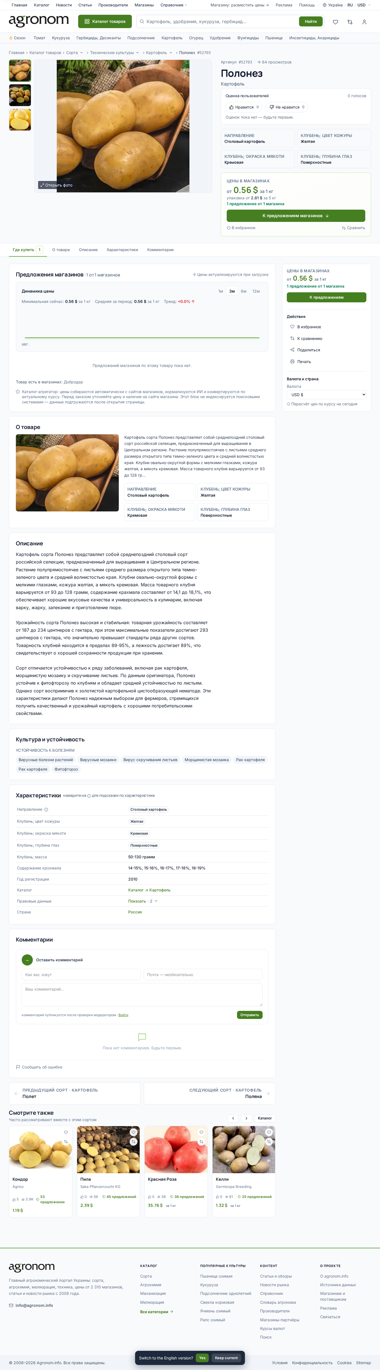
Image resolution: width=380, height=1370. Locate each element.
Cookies (344, 1362)
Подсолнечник (141, 37)
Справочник (172, 5)
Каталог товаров (45, 52)
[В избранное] (66, 1132)
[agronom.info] (39, 21)
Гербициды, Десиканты (99, 37)
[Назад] (233, 1118)
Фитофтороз (66, 769)
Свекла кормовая (217, 1302)
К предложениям (327, 297)
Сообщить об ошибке (42, 1067)
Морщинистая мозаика (207, 759)
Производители (113, 5)
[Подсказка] (46, 809)
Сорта (72, 52)
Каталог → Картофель (149, 890)
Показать (140, 901)
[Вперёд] (246, 1118)
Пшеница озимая (216, 1276)
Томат (39, 37)
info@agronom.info (34, 1305)
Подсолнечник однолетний (225, 1293)
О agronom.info (334, 1276)
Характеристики (122, 249)
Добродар (73, 381)
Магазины (144, 5)
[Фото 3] (20, 120)
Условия (280, 1362)
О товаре (61, 249)
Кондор (20, 1179)
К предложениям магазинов (293, 215)
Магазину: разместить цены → (240, 5)
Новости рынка (274, 1284)
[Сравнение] (350, 21)
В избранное (243, 227)
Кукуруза (61, 37)
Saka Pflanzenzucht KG (100, 1186)
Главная (19, 5)
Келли (222, 1179)
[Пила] (108, 1149)
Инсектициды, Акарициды (314, 37)
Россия (135, 912)
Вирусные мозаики (98, 759)
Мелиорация (152, 1302)
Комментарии (160, 249)
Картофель (172, 37)
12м (256, 291)
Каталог (41, 5)
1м (220, 291)
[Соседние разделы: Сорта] (81, 52)
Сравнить (356, 227)
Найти (311, 21)
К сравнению (309, 338)
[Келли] (244, 1149)
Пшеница (274, 37)
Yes (202, 1358)
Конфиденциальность (312, 1362)
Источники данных (338, 1284)
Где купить (26, 249)
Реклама (284, 5)
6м (243, 291)
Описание (88, 249)
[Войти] (364, 21)
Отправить (249, 1015)
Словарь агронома (278, 1302)
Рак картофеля (250, 759)
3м (232, 291)
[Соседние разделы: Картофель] (170, 52)
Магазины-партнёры (279, 1319)
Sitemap (363, 1362)
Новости (64, 5)
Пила (85, 1179)
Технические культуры (112, 52)
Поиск (266, 1337)
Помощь (307, 5)
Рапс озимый (212, 1319)
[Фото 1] (20, 71)
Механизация (153, 1293)
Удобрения (220, 37)
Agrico (18, 1186)
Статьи (85, 5)
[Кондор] (40, 1149)
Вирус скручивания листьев (150, 759)
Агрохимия (150, 1284)
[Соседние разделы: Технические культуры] (137, 52)
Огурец (196, 37)
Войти (123, 1015)
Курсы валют (272, 1328)
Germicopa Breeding (233, 1186)
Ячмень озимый (215, 1310)
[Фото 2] (20, 95)
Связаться (330, 1316)
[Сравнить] (66, 1142)
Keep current (226, 1358)
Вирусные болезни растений (46, 759)
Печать (304, 361)
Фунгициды (248, 37)
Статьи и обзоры (276, 1276)
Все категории (154, 1311)
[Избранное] (335, 21)
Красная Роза (162, 1179)
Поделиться (308, 349)
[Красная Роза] (176, 1149)
